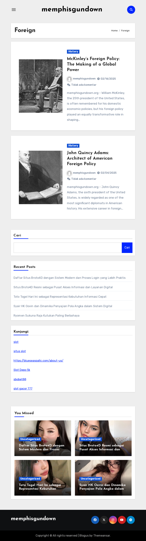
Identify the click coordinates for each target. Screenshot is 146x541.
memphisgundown (71, 9)
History (73, 51)
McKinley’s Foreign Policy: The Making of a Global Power (93, 64)
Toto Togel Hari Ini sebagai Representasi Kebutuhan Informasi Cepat (60, 296)
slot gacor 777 (23, 388)
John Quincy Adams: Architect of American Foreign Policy (90, 158)
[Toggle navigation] (14, 9)
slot (16, 342)
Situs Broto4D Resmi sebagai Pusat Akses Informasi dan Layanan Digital (63, 287)
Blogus (84, 535)
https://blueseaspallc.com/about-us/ (38, 360)
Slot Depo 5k (22, 370)
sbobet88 (20, 379)
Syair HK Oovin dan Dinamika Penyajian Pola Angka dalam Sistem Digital (63, 306)
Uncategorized (30, 439)
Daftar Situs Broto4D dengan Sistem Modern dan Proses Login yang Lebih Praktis (70, 277)
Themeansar (101, 535)
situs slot (20, 351)
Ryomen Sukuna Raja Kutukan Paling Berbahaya (47, 315)
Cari (17, 235)
